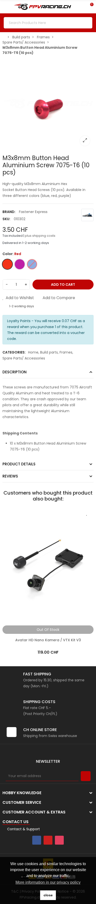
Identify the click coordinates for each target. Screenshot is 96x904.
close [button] (48, 895)
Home (33, 352)
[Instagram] (59, 840)
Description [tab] (14, 372)
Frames (66, 352)
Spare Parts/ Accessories (23, 358)
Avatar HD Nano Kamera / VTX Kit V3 (48, 640)
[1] (86, 776)
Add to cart (63, 284)
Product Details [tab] (18, 464)
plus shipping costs (40, 235)
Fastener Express (33, 211)
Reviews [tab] (10, 476)
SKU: (6, 218)
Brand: (9, 211)
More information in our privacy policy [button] (48, 882)
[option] (48, 103)
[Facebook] (36, 840)
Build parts (49, 352)
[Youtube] (48, 840)
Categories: (14, 352)
